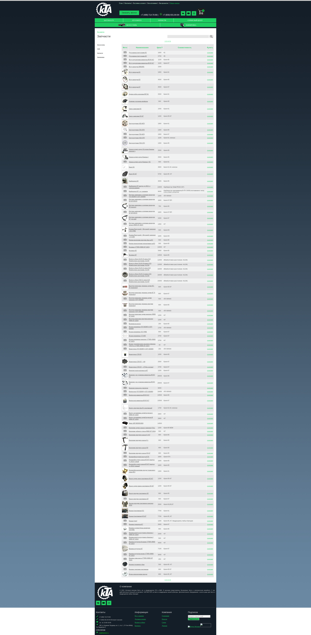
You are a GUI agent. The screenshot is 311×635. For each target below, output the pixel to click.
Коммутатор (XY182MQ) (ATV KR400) (141, 349)
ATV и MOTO (137, 20)
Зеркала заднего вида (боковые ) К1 (140, 162)
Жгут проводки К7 (134, 87)
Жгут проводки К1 (134, 72)
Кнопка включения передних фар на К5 (141, 240)
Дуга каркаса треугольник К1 (138, 52)
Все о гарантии (139, 616)
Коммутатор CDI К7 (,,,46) (137, 362)
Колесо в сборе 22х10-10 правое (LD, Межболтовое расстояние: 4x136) (140, 264)
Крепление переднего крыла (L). (138, 440)
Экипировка (100, 57)
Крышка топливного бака (136, 564)
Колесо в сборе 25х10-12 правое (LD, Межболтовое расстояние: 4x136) (140, 275)
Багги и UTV (109, 20)
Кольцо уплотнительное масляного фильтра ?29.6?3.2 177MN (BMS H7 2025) (142, 345)
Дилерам (164, 626)
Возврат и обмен (140, 622)
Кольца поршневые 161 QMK (138, 332)
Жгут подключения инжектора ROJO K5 (141, 60)
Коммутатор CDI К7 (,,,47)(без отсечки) (141, 367)
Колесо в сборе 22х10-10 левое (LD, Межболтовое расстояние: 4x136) (140, 260)
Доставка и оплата (140, 619)
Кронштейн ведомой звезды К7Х (139, 457)
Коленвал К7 (133, 255)
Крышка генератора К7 (136, 524)
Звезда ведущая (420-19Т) (137, 138)
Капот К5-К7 (133, 174)
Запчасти (162, 20)
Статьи (164, 622)
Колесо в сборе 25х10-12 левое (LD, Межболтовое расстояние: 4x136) (140, 269)
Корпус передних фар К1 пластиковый (140, 408)
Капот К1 (132, 167)
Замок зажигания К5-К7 (136, 116)
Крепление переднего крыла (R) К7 (139, 453)
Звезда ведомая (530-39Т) (137, 130)
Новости (164, 619)
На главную (100, 32)
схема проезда (100, 630)
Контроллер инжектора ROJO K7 (139, 400)
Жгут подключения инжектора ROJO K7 (141, 63)
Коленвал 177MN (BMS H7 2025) (139, 247)
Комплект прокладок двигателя (138, 388)
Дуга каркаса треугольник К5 (138, 56)
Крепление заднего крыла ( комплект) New (142, 428)
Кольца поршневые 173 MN (137, 336)
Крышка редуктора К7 (136, 549)
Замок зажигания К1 (135, 109)
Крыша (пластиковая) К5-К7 (137, 516)
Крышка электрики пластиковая (138, 569)
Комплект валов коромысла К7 (138, 370)
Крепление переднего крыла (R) (138, 448)
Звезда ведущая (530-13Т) (137, 143)
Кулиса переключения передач (138, 574)
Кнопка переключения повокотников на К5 (142, 243)
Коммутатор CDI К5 (135, 354)
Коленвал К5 (133, 250)
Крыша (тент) (133, 521)
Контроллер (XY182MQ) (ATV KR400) (141, 391)
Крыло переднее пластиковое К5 (139, 493)
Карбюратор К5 (133, 181)
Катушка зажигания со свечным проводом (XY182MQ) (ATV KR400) (142, 195)
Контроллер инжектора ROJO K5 (139, 395)
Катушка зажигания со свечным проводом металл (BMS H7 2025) (142, 224)
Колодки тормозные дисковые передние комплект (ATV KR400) (141, 310)
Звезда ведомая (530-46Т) (137, 134)
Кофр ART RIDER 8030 (136, 423)
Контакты (138, 626)
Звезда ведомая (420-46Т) (137, 123)
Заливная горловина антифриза (138, 101)
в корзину (210, 52)
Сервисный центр (195, 20)
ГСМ (98, 49)
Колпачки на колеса (135, 324)
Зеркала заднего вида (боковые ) (139, 157)
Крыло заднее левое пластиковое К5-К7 (141, 478)
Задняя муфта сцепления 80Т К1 (139, 94)
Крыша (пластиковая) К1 (136, 511)
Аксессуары (101, 44)
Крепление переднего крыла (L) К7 (139, 435)
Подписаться (193, 619)
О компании (165, 616)
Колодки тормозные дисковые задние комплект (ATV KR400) (140, 299)
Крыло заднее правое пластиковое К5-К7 (141, 486)
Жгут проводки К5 (134, 79)
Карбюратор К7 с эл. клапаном (138, 191)
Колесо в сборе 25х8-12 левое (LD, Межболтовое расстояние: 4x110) (139, 281)
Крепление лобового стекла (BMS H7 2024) (142, 431)
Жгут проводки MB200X (136, 67)
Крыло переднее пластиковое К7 (139, 499)
